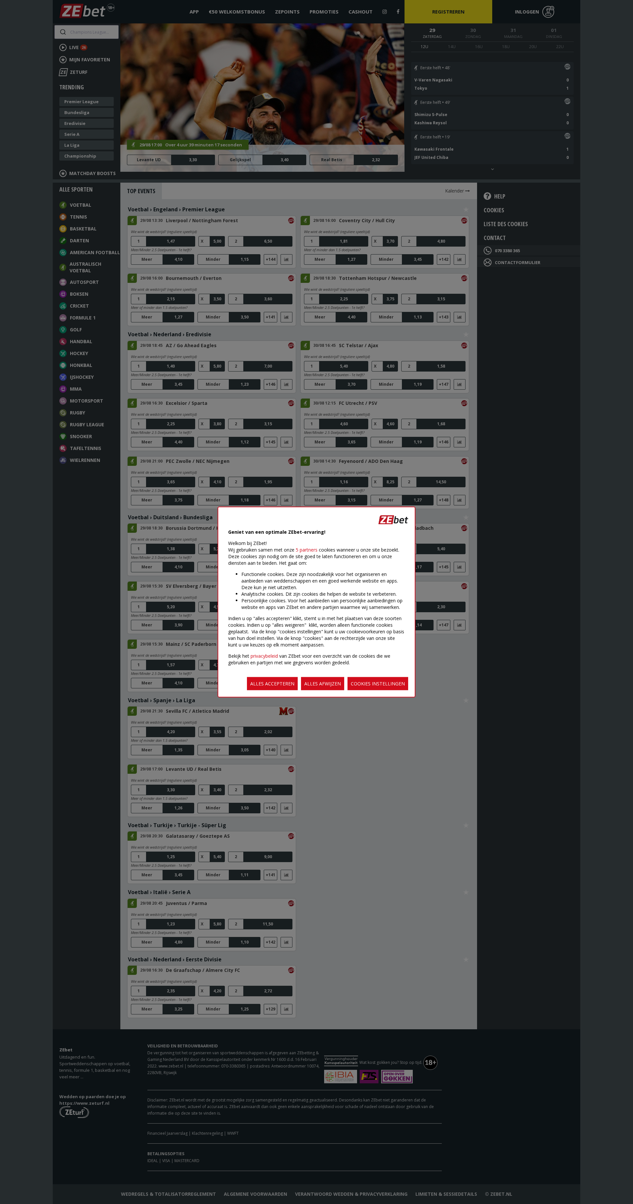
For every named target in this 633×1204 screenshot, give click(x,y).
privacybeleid (264, 656)
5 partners (306, 550)
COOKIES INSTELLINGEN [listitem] (378, 683)
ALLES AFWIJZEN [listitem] (322, 683)
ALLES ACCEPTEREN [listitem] (272, 683)
